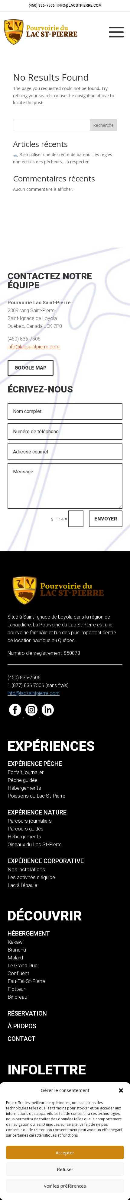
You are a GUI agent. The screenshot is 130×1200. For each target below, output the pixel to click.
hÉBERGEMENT (29, 933)
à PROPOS (22, 1026)
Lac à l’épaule (22, 885)
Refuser (65, 1169)
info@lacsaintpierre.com (34, 347)
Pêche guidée (22, 780)
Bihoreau (17, 997)
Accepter (65, 1153)
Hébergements (24, 788)
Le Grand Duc (22, 965)
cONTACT (22, 1038)
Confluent (18, 973)
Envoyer (105, 519)
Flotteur (16, 989)
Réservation (27, 1013)
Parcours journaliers (30, 821)
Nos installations (26, 869)
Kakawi (16, 942)
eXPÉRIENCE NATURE (37, 812)
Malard (15, 958)
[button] (121, 1090)
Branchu (17, 950)
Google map (31, 368)
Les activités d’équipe (31, 877)
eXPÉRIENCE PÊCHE (35, 763)
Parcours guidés (26, 829)
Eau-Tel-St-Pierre (26, 981)
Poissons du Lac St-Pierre (36, 796)
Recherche (103, 125)
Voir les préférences (65, 1186)
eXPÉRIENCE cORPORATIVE (46, 861)
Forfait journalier (26, 772)
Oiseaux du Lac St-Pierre (35, 844)
